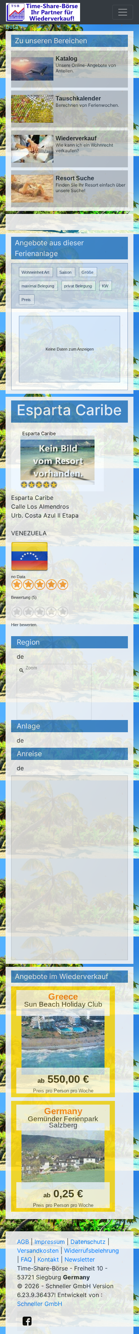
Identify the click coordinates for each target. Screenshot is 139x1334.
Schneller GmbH (39, 1303)
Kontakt (48, 1259)
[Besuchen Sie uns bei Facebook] (27, 1321)
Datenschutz (88, 1241)
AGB (23, 1241)
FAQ (26, 1259)
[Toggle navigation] (122, 12)
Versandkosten (38, 1250)
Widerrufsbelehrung (91, 1250)
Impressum (49, 1241)
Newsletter (79, 1259)
